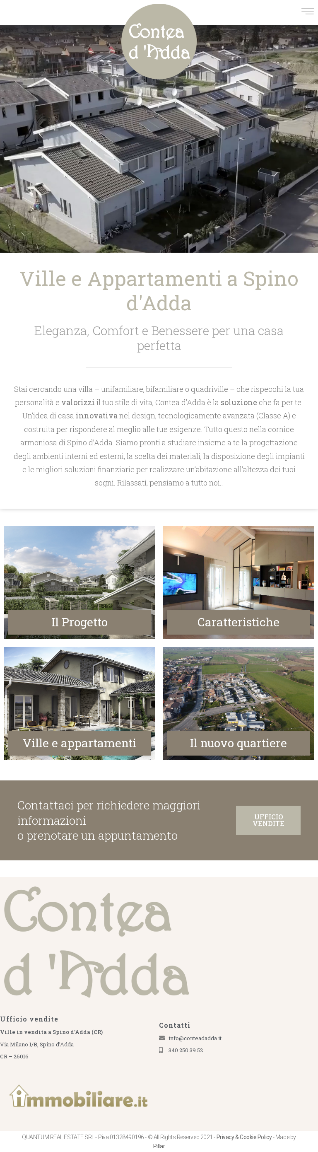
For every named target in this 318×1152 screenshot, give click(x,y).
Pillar (159, 1146)
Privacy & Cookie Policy (244, 1137)
